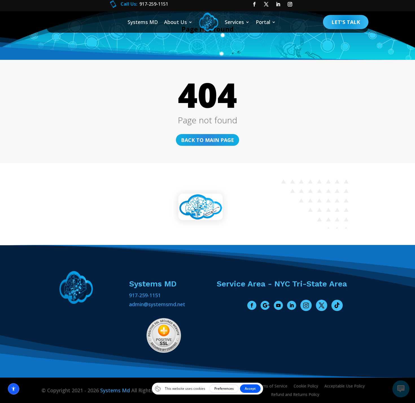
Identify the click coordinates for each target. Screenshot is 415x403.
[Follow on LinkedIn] (291, 305)
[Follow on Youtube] (278, 305)
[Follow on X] (321, 305)
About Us (175, 22)
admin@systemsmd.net (157, 304)
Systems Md (115, 390)
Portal (263, 22)
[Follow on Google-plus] (265, 305)
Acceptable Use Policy (344, 386)
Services (234, 22)
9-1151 (161, 4)
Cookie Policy (306, 386)
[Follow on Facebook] (251, 305)
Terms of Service (271, 386)
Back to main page (207, 140)
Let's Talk (345, 22)
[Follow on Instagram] (306, 305)
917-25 (146, 4)
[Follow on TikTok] (337, 305)
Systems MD (143, 22)
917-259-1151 (145, 295)
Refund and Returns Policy (295, 395)
